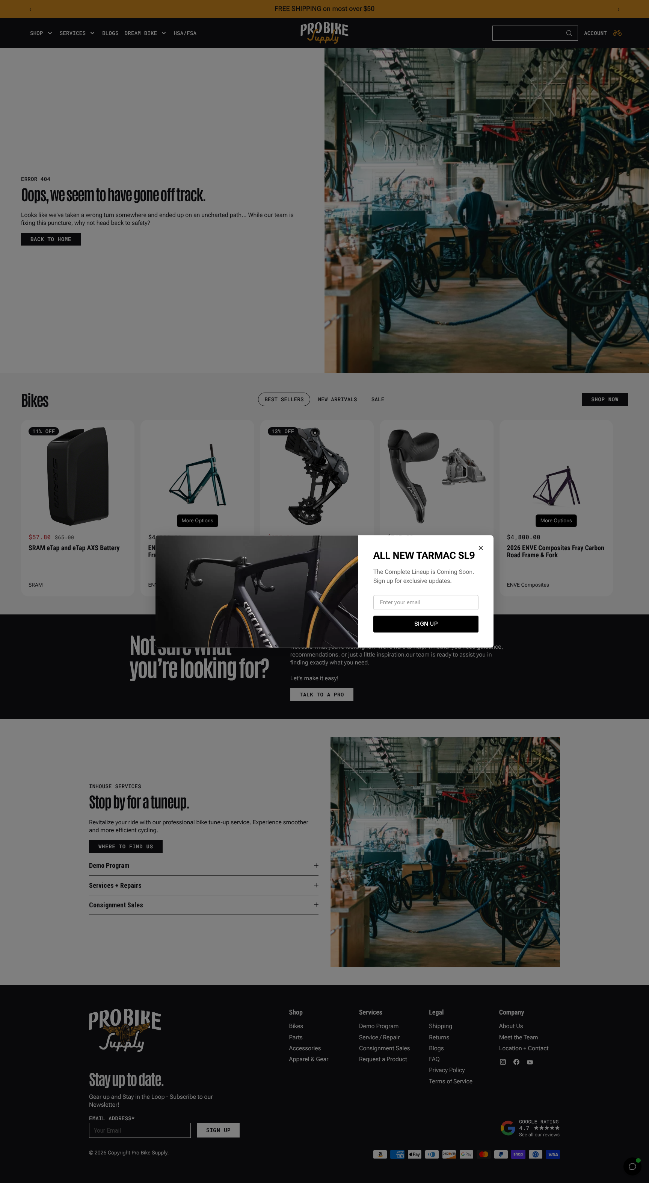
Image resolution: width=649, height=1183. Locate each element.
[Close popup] (481, 548)
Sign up (426, 623)
